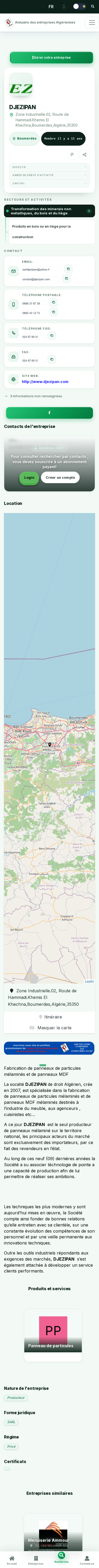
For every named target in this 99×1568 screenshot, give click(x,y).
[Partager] (84, 154)
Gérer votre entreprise (52, 57)
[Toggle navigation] (92, 22)
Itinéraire (53, 1017)
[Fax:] (52, 359)
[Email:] (68, 269)
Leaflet (89, 981)
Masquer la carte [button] (54, 1027)
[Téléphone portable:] (53, 302)
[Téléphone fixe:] (52, 335)
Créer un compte (60, 477)
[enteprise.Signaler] (72, 154)
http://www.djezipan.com (45, 381)
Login (29, 477)
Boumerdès (26, 138)
